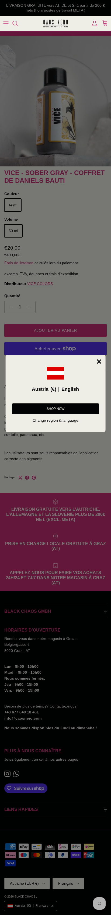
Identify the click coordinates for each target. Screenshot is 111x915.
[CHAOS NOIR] (55, 23)
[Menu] (6, 23)
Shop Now (55, 409)
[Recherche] (18, 23)
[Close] (98, 361)
